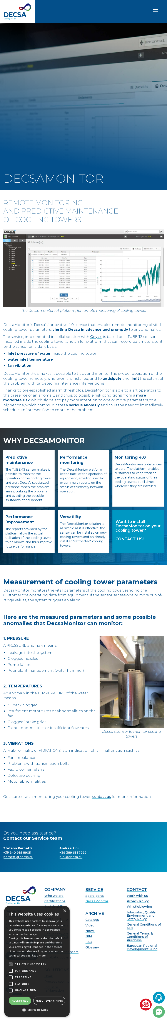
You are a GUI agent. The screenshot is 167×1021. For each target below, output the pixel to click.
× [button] (64, 910)
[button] (37, 1010)
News (90, 931)
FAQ (88, 942)
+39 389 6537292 (72, 853)
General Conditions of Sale (144, 926)
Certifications (54, 901)
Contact (137, 890)
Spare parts (94, 895)
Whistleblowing (139, 906)
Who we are (53, 895)
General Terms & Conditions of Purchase (140, 937)
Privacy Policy (138, 901)
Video (89, 925)
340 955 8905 (20, 853)
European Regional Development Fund (142, 947)
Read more (39, 955)
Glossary (92, 947)
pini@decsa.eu (70, 857)
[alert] (37, 961)
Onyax (96, 337)
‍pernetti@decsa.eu (18, 857)
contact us (101, 797)
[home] (17, 11)
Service (94, 890)
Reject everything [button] (49, 1000)
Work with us (137, 895)
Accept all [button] (20, 1000)
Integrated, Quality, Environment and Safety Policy (141, 916)
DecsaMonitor (96, 901)
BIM (88, 936)
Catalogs (92, 919)
